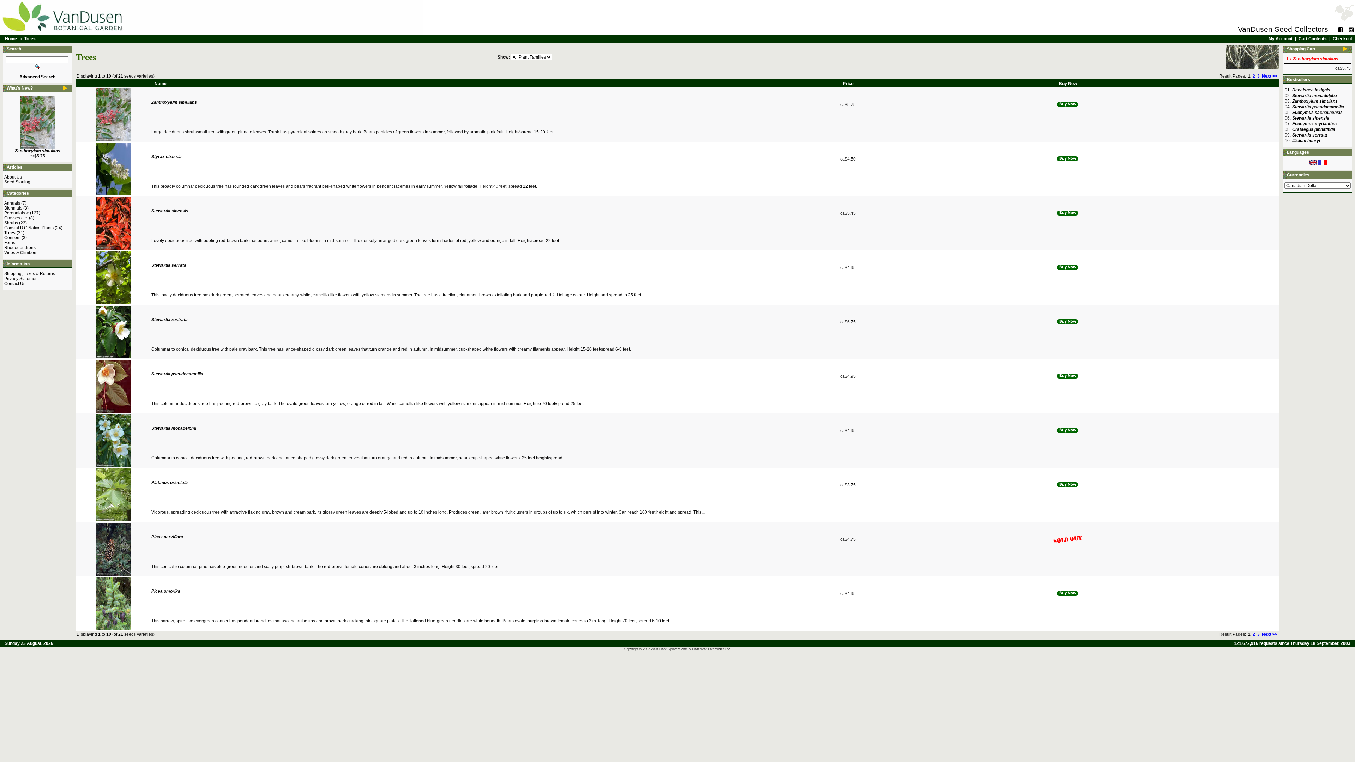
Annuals (12, 203)
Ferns (9, 242)
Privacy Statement (21, 278)
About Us (13, 177)
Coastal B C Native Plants (29, 227)
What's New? (20, 88)
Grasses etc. (16, 218)
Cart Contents (1313, 38)
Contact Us (14, 283)
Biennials (13, 208)
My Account (1281, 38)
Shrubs (11, 222)
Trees (30, 38)
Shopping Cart (1301, 49)
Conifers (12, 237)
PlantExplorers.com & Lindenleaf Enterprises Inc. (695, 649)
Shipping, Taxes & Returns (29, 273)
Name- (161, 83)
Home (11, 38)
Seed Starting (17, 182)
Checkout (1342, 38)
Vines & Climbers (20, 252)
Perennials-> (16, 213)
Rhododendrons (20, 247)
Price (848, 83)
